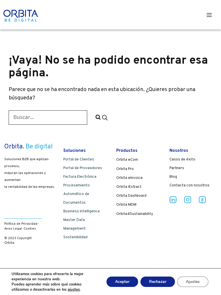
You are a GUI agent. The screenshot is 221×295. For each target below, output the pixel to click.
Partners (176, 168)
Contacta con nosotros (189, 185)
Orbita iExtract (129, 187)
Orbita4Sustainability (134, 214)
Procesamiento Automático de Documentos (76, 194)
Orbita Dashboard (131, 196)
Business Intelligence (81, 211)
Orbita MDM (126, 205)
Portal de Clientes (78, 159)
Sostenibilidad (75, 237)
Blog (173, 177)
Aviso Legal (13, 229)
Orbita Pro (125, 169)
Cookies (30, 229)
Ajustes (193, 281)
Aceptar (122, 281)
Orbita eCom (127, 160)
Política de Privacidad (20, 224)
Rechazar (157, 281)
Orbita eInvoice (129, 178)
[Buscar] (101, 117)
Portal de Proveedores (82, 168)
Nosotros (178, 151)
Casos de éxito (182, 159)
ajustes (74, 289)
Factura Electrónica (79, 177)
